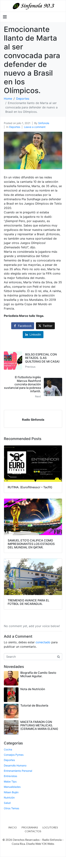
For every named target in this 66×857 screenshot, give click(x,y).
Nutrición (9, 797)
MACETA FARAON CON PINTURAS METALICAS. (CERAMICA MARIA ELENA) (39, 725)
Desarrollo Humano (15, 765)
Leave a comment (34, 126)
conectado (43, 642)
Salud (7, 802)
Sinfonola (43, 123)
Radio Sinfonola (33, 419)
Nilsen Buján (11, 792)
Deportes (14, 126)
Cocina (8, 749)
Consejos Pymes (13, 754)
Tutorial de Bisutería (34, 705)
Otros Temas (11, 808)
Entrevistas (10, 776)
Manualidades (12, 786)
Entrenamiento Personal (18, 770)
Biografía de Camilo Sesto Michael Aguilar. (38, 674)
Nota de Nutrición (32, 689)
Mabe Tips (10, 781)
